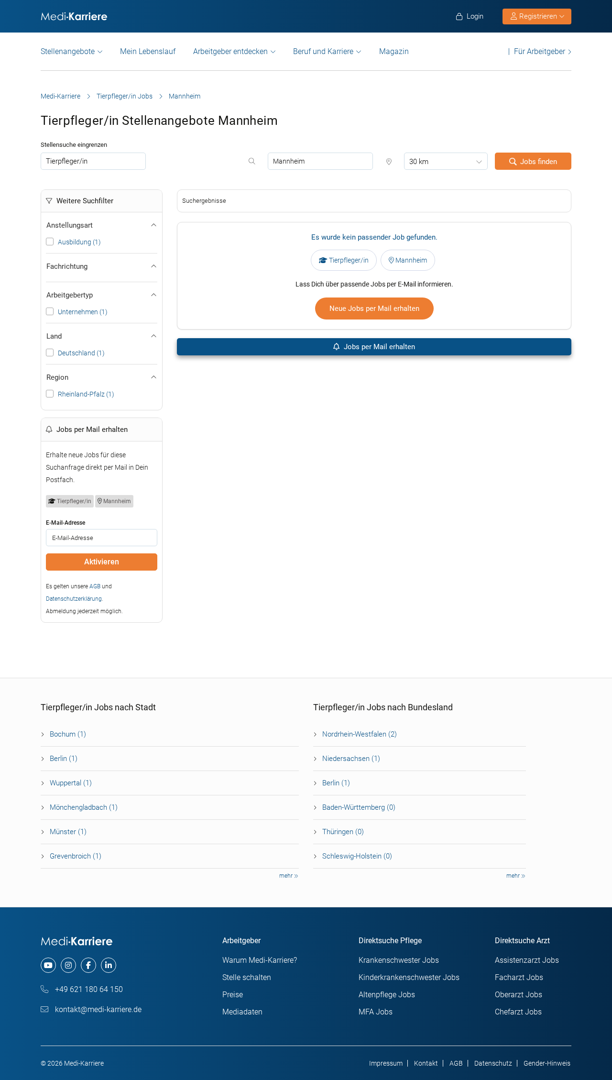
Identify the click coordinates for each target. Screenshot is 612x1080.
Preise (232, 994)
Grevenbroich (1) (75, 856)
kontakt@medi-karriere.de (97, 1009)
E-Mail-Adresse (65, 522)
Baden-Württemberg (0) (358, 807)
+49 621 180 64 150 (88, 989)
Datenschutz (493, 1063)
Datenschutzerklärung (74, 598)
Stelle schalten (246, 977)
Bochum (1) (68, 734)
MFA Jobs (376, 1011)
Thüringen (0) (343, 831)
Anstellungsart (69, 225)
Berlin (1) (63, 758)
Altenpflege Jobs (387, 994)
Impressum (386, 1063)
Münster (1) (68, 831)
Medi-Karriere (60, 96)
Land (54, 336)
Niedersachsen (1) (351, 758)
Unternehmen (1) (83, 312)
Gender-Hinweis (547, 1063)
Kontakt (426, 1063)
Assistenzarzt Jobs (527, 960)
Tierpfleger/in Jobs (125, 96)
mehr (286, 875)
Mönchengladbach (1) (84, 807)
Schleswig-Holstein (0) (357, 856)
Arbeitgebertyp (69, 295)
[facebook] (88, 965)
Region (57, 377)
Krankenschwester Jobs (399, 960)
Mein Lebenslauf (147, 51)
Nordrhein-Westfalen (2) (359, 734)
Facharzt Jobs (519, 977)
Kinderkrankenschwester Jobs (409, 977)
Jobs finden (538, 161)
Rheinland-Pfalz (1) (86, 394)
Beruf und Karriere (323, 51)
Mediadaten (242, 1011)
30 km (418, 161)
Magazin (394, 51)
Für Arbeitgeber (539, 51)
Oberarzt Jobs (518, 994)
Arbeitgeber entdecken (230, 51)
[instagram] (68, 965)
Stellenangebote (68, 51)
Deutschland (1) (81, 353)
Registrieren (538, 16)
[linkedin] (108, 965)
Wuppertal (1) (71, 783)
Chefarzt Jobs (518, 1011)
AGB (94, 586)
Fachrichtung (66, 266)
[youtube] (48, 965)
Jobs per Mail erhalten (378, 346)
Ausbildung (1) (79, 242)
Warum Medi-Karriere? (259, 960)
